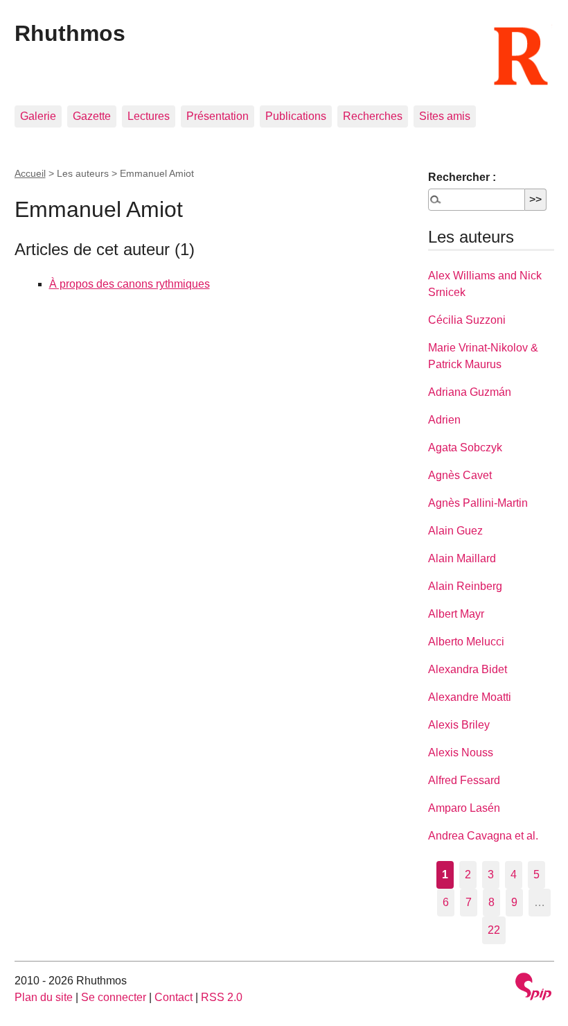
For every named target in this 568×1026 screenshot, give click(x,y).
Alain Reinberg (465, 586)
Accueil (30, 173)
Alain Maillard (462, 558)
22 (494, 930)
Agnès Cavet (460, 475)
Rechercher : (462, 177)
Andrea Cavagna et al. (483, 836)
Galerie (38, 116)
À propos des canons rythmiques (129, 284)
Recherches (372, 116)
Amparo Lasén (464, 808)
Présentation (217, 116)
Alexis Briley (459, 725)
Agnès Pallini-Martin (478, 503)
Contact (173, 997)
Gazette (92, 116)
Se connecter (113, 997)
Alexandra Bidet (467, 669)
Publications (295, 116)
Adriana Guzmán (469, 392)
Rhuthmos (70, 33)
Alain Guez (455, 531)
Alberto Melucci (466, 641)
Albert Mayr (456, 614)
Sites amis (444, 116)
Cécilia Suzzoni (467, 320)
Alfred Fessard (464, 780)
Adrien (444, 420)
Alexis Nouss (460, 752)
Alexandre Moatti (469, 697)
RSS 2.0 (221, 997)
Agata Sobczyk (465, 447)
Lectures (148, 116)
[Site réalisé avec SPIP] (533, 988)
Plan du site (44, 997)
